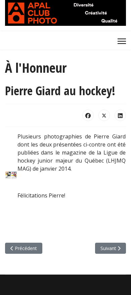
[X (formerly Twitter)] (104, 115)
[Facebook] (88, 115)
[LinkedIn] (120, 115)
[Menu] (122, 41)
